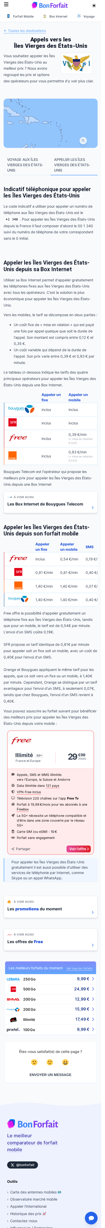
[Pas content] (35, 1062)
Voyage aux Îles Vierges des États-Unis (25, 164)
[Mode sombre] (93, 5)
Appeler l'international (28, 1206)
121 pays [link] (52, 786)
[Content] (51, 1062)
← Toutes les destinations (25, 31)
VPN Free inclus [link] (29, 792)
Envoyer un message (50, 1075)
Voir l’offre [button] (77, 849)
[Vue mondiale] (83, 140)
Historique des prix (26, 1213)
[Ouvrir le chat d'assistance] (91, 1218)
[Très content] (66, 1062)
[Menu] (6, 5)
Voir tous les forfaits (80, 968)
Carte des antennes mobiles (34, 1192)
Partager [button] (23, 849)
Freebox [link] (23, 809)
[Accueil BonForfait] (32, 1127)
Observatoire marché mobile (33, 1199)
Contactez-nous (23, 1221)
